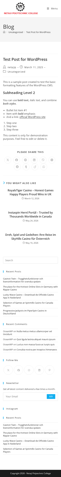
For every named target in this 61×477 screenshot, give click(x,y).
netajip (12, 67)
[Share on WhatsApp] (43, 166)
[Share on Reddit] (17, 166)
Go (51, 396)
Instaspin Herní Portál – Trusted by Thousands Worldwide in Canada (30, 214)
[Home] (4, 32)
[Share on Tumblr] (26, 166)
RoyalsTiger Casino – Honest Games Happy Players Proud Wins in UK (31, 192)
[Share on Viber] (43, 160)
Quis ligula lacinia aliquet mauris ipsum (36, 339)
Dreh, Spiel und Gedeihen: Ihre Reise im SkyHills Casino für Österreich (30, 236)
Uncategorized (16, 71)
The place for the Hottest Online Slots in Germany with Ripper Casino (30, 288)
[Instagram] (29, 370)
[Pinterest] (49, 370)
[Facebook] (18, 370)
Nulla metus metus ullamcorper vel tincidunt (27, 333)
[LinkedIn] (39, 370)
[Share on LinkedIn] (34, 160)
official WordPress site (32, 117)
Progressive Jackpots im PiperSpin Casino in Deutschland (25, 312)
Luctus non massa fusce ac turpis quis (36, 344)
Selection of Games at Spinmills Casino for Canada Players (28, 304)
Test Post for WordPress (38, 32)
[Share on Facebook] (16, 160)
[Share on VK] (51, 160)
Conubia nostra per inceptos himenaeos (37, 349)
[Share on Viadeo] (35, 166)
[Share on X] (7, 160)
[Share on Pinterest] (25, 160)
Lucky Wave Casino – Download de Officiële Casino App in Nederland (28, 296)
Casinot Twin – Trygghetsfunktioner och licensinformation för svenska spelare (23, 280)
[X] (8, 370)
